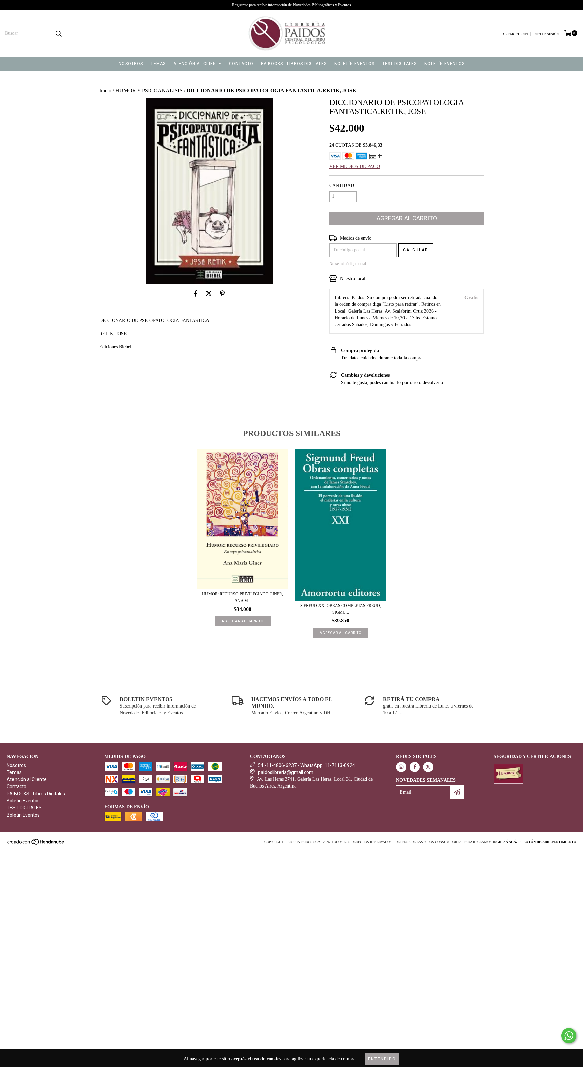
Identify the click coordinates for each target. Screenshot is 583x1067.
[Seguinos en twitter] (428, 767)
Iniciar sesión (546, 34)
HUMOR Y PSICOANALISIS (149, 91)
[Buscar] (58, 33)
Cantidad (341, 185)
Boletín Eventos (354, 63)
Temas (158, 63)
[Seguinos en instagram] (401, 767)
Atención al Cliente (197, 63)
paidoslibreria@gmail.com (285, 772)
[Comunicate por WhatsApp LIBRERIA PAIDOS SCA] (568, 1035)
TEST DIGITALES (399, 63)
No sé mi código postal (347, 263)
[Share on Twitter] (208, 293)
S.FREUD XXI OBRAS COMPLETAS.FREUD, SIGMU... (340, 609)
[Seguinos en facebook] (415, 767)
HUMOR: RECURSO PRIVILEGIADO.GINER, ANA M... (242, 597)
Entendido (382, 1059)
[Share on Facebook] (195, 293)
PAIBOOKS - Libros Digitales (294, 63)
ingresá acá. (505, 842)
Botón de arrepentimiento (549, 842)
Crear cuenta (516, 34)
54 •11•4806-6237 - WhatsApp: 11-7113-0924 (306, 765)
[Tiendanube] (36, 844)
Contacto (241, 63)
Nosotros (131, 63)
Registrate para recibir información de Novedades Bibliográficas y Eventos (291, 5)
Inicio (105, 91)
